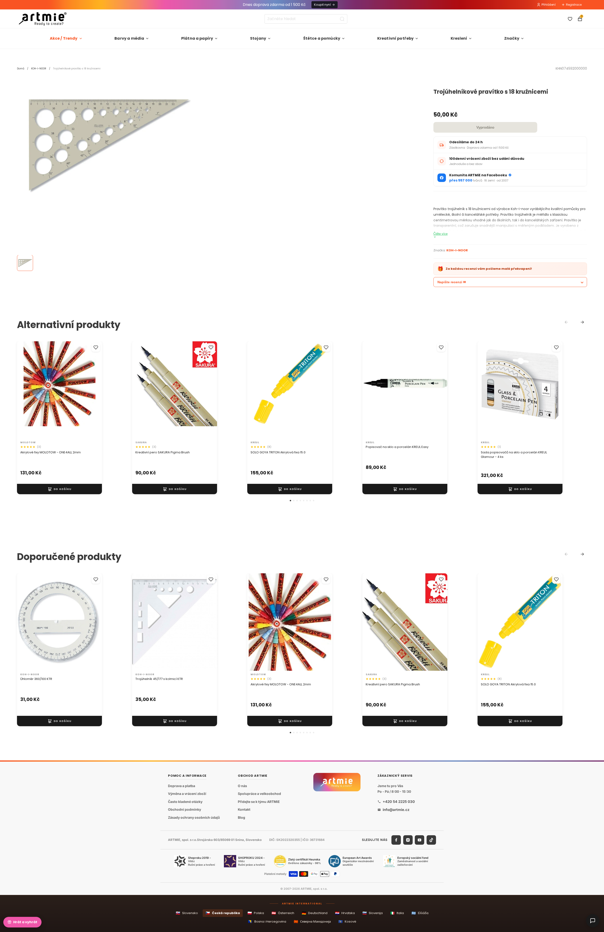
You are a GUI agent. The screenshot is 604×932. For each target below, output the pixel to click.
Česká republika (223, 913)
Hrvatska (345, 913)
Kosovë (347, 921)
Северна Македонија (312, 921)
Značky (511, 38)
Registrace (574, 5)
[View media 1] (25, 263)
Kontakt (244, 810)
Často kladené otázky (185, 802)
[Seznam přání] (570, 19)
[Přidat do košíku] (59, 489)
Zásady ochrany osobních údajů (194, 817)
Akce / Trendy (64, 38)
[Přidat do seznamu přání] (96, 347)
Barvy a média (129, 38)
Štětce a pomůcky (321, 38)
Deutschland (314, 913)
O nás (242, 786)
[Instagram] (408, 840)
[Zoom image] (106, 145)
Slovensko (187, 913)
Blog (241, 817)
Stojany (258, 38)
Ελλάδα (419, 913)
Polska (255, 913)
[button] (290, 500)
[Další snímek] (93, 390)
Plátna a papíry (197, 38)
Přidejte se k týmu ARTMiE (259, 802)
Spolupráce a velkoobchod (259, 794)
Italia (397, 913)
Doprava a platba (181, 786)
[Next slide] (582, 322)
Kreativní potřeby (395, 38)
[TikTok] (431, 840)
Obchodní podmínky (184, 810)
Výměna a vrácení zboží (187, 794)
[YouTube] (419, 840)
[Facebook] (396, 840)
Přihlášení (548, 5)
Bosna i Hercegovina (267, 921)
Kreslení (459, 38)
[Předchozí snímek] (25, 390)
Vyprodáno (485, 127)
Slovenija (372, 913)
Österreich (283, 913)
